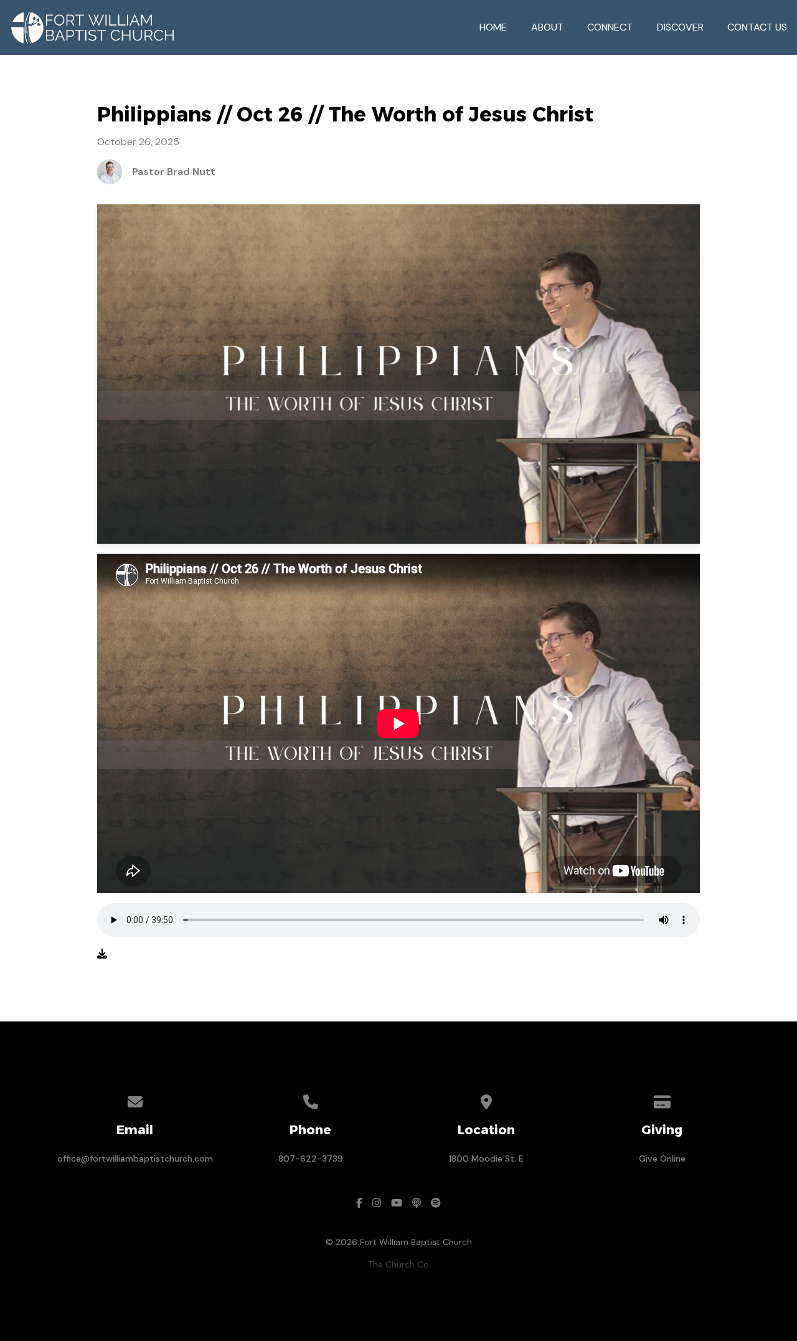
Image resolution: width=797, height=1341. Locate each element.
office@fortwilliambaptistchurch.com (135, 1158)
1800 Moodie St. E (486, 1158)
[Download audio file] (102, 954)
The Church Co (398, 1264)
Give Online (662, 1158)
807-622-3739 (310, 1158)
